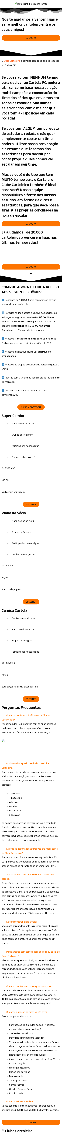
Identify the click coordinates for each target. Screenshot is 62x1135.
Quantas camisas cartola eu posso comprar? (30, 986)
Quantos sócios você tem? (20, 1101)
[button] (31, 254)
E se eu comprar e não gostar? (22, 921)
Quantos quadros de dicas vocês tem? (26, 1012)
